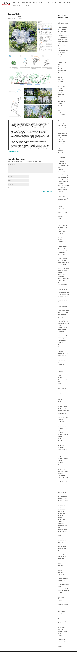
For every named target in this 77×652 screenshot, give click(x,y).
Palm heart (61, 349)
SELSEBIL (60, 386)
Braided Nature (62, 73)
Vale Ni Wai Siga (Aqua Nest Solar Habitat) (62, 598)
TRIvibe (60, 570)
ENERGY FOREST (62, 141)
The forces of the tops (63, 529)
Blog (64, 2)
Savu (59, 383)
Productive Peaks (62, 360)
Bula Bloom (61, 75)
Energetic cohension (63, 133)
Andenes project (62, 45)
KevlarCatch (61, 221)
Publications (54, 2)
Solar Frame (61, 424)
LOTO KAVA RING (62, 241)
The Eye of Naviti (62, 511)
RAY (59, 362)
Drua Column (61, 114)
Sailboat (60, 377)
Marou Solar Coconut (63, 268)
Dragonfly (60, 108)
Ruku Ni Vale (61, 375)
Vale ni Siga (61, 595)
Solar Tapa (61, 440)
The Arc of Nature (62, 496)
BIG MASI (60, 66)
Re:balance (61, 364)
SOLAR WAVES (61, 452)
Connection (61, 96)
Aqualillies (60, 48)
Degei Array (61, 105)
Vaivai (59, 586)
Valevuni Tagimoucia (63, 607)
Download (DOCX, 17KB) (13, 151)
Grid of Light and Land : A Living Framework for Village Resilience (63, 175)
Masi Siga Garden (62, 284)
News (60, 2)
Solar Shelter (61, 438)
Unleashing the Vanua (63, 584)
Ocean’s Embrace (62, 347)
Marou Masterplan (62, 258)
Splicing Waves (62, 467)
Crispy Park (61, 99)
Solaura (60, 464)
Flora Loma (61, 161)
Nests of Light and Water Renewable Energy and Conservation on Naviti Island (62, 339)
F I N (59, 148)
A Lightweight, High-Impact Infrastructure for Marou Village (63, 35)
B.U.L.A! (60, 54)
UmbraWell (61, 574)
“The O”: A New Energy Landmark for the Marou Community (63, 27)
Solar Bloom (61, 404)
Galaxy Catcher (62, 172)
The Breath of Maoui (63, 498)
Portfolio (47, 2)
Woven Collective (62, 644)
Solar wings (61, 454)
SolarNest (60, 462)
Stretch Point (61, 469)
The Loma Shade (62, 540)
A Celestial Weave (62, 31)
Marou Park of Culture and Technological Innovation (63, 264)
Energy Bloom (61, 139)
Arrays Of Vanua (62, 52)
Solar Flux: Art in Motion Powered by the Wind (63, 417)
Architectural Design (63, 50)
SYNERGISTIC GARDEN (63, 477)
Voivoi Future (61, 627)
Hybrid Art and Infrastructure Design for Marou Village (63, 197)
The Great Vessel (62, 531)
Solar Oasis (61, 432)
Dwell (59, 117)
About (18, 2)
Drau (59, 110)
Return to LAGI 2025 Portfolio (23, 5)
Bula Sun (60, 77)
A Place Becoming (62, 39)
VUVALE (60, 635)
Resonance (61, 369)
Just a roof (61, 208)
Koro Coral (60, 223)
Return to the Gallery (63, 12)
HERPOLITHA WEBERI (62, 189)
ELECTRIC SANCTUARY (63, 131)
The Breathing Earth (63, 500)
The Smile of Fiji (62, 548)
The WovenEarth (62, 550)
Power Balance (61, 358)
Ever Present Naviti (62, 146)
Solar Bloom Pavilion (63, 406)
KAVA (59, 218)
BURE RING (60, 81)
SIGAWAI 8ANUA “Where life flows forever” (62, 397)
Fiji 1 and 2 (60, 152)
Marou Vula (61, 282)
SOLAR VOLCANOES (62, 449)
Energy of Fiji (61, 144)
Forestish (60, 169)
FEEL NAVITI (60, 150)
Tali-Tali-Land (61, 484)
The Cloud (60, 503)
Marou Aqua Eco (62, 248)
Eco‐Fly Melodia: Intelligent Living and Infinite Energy (63, 127)
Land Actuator (61, 231)
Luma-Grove (61, 244)
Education (41, 2)
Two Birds (60, 572)
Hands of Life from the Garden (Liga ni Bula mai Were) (63, 181)
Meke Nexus (61, 304)
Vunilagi (60, 633)
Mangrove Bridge (62, 246)
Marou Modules (62, 260)
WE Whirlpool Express (63, 642)
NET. (59, 344)
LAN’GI (59, 229)
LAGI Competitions (26, 2)
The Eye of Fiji (61, 509)
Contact (68, 2)
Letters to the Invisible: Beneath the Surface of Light (63, 237)
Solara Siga (61, 456)
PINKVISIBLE (61, 351)
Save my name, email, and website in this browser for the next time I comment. (28, 188)
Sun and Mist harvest (63, 471)
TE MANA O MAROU (62, 490)
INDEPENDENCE (61, 204)
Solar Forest (61, 421)
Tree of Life (61, 565)
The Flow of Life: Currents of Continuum (62, 521)
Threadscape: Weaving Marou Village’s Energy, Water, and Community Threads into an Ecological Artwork (63, 558)
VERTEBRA (60, 625)
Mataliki (60, 287)
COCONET (60, 88)
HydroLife (60, 202)
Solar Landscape (62, 426)
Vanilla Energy (61, 609)
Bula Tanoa (61, 79)
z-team (60, 646)
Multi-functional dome (63, 310)
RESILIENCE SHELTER (62, 367)
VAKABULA (60, 592)
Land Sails (60, 234)
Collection (60, 90)
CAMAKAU (60, 84)
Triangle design (62, 568)
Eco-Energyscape (62, 123)
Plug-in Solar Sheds (63, 353)
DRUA (59, 112)
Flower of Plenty (62, 163)
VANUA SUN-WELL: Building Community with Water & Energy (63, 613)
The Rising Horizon (62, 546)
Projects (34, 2)
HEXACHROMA (61, 191)
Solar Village (61, 445)
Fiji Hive (60, 155)
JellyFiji (60, 206)
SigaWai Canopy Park (63, 401)
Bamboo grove (62, 57)
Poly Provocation (62, 355)
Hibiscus (60, 194)
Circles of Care (62, 86)
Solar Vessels (61, 443)
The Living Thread (62, 538)
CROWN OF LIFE (61, 101)
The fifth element (62, 513)
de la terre (60, 103)
